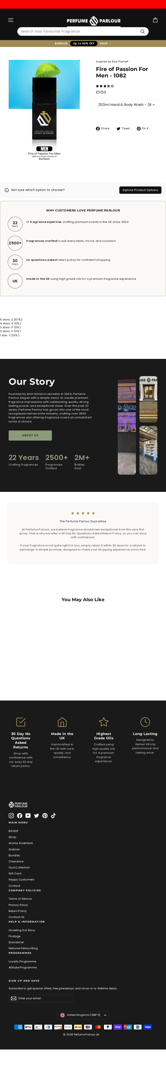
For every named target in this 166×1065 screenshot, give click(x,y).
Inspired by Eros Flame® (112, 61)
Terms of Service (20, 899)
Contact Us (16, 917)
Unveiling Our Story (22, 930)
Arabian (14, 849)
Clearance (16, 861)
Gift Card (15, 873)
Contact (14, 886)
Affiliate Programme (23, 967)
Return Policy (18, 911)
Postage (14, 936)
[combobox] (83, 31)
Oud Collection (19, 867)
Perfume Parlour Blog (23, 948)
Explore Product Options (140, 190)
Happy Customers (21, 879)
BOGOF (14, 831)
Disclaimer (16, 942)
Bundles (14, 855)
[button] (105, 86)
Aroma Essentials (21, 843)
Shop (12, 837)
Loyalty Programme (22, 961)
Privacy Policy (18, 905)
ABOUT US (30, 435)
